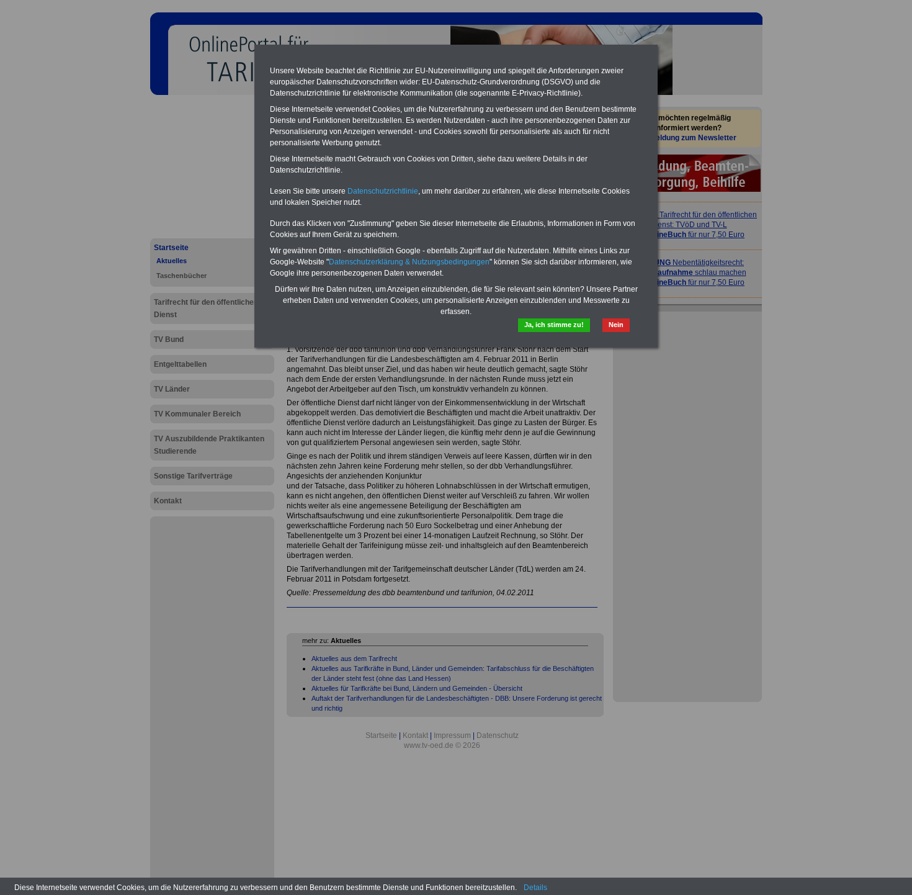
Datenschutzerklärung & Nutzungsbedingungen (409, 262)
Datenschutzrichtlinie (382, 191)
